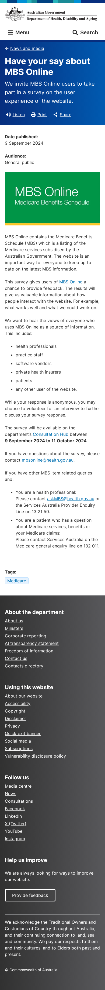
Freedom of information (29, 650)
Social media (18, 741)
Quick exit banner (23, 733)
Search (89, 32)
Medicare (16, 580)
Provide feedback (30, 895)
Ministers (14, 628)
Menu (21, 32)
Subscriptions (19, 748)
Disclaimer (15, 718)
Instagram (15, 838)
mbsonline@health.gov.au (48, 460)
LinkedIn (13, 816)
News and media (27, 48)
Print (42, 114)
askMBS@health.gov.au (70, 498)
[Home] (52, 13)
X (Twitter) (15, 823)
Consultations (19, 801)
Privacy (12, 726)
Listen (19, 114)
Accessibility (17, 703)
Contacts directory (24, 665)
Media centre (18, 786)
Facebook (15, 808)
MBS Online (70, 281)
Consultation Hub (50, 434)
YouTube (13, 831)
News (10, 793)
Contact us (16, 658)
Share (65, 114)
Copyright (15, 711)
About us (14, 620)
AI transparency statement (32, 643)
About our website (24, 696)
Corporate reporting (25, 635)
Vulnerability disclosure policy (35, 756)
